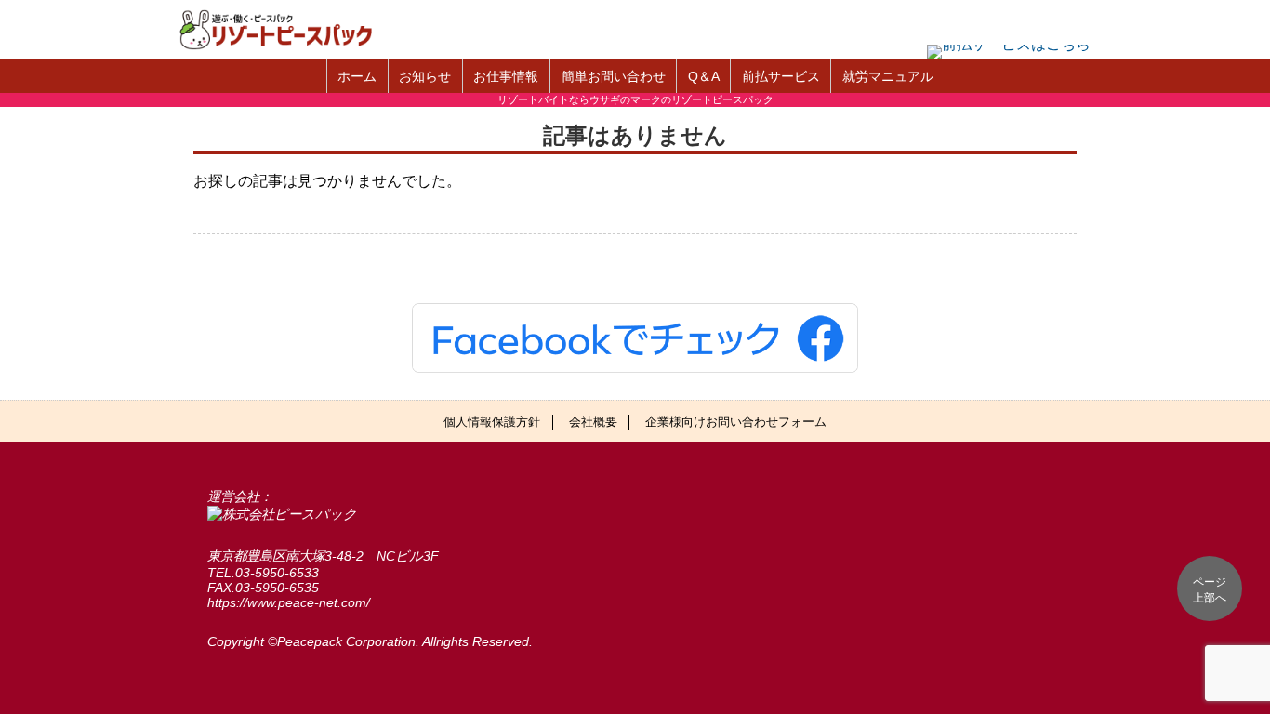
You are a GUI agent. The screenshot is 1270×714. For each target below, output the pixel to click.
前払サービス (781, 76)
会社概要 (593, 422)
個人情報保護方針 (491, 422)
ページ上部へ (1209, 589)
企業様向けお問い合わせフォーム (736, 422)
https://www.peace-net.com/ (288, 602)
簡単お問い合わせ (614, 76)
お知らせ (425, 76)
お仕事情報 (505, 76)
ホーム (357, 76)
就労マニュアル (887, 76)
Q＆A (704, 76)
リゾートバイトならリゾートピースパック (286, 29)
